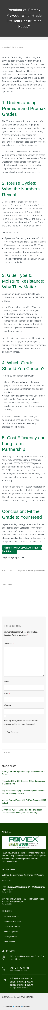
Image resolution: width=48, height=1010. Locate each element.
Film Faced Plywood (11, 916)
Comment (9, 643)
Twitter (17, 1006)
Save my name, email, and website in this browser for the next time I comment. (21, 722)
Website (7, 705)
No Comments (7, 51)
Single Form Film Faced (12, 921)
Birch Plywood (9, 942)
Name (7, 681)
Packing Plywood (10, 937)
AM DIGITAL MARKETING (26, 997)
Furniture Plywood (11, 932)
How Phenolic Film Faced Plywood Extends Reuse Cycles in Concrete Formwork (13, 603)
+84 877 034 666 (33, 557)
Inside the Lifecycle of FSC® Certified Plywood (35, 601)
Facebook (8, 1006)
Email (7, 693)
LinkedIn (26, 1006)
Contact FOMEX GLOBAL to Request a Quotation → (22, 549)
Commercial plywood (12, 926)
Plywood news (7, 584)
